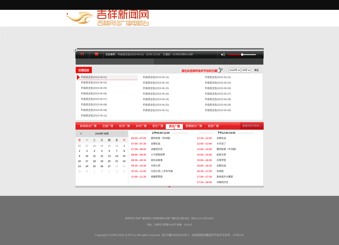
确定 (256, 70)
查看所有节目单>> (252, 125)
